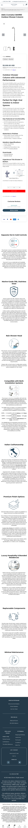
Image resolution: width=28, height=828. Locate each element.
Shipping (5, 67)
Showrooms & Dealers (14, 703)
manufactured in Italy (20, 465)
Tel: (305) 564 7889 (14, 774)
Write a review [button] (14, 210)
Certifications (6, 741)
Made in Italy (6, 736)
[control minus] (8, 187)
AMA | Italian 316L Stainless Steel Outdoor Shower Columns (12, 9)
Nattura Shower (14, 720)
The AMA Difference (8, 744)
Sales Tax (17, 745)
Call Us (14, 756)
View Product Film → (14, 178)
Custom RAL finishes (7, 528)
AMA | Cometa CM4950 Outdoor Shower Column (10, 10)
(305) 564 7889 (7, 1)
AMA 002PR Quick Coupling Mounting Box (14, 400)
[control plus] (20, 187)
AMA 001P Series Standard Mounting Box (12, 399)
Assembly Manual (8, 155)
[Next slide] (24, 34)
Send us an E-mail (14, 753)
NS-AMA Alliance (14, 723)
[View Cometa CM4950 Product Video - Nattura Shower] (14, 172)
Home (2, 8)
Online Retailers (14, 706)
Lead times (18, 737)
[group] (5, 48)
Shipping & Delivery (20, 734)
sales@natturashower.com (19, 1)
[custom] (8, 762)
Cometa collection (13, 148)
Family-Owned (6, 739)
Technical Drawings (8, 154)
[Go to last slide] (3, 34)
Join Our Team (14, 709)
